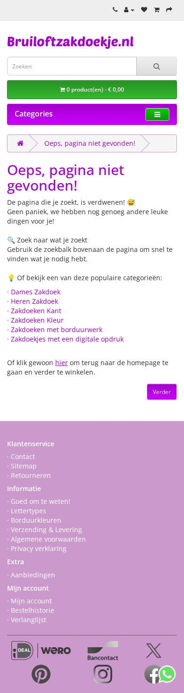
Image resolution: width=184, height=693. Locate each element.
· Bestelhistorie (30, 610)
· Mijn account (29, 600)
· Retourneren (29, 475)
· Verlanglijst (26, 619)
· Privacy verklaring (37, 548)
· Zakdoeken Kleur (35, 320)
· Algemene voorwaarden (46, 538)
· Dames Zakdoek (33, 291)
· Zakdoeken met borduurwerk (54, 329)
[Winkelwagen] (156, 9)
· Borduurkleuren (34, 520)
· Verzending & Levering (44, 529)
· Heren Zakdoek (32, 301)
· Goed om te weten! (38, 501)
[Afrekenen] (169, 9)
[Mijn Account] (129, 9)
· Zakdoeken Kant (34, 310)
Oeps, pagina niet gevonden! (89, 143)
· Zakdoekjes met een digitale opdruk (65, 338)
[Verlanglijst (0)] (144, 9)
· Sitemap (22, 465)
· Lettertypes (26, 510)
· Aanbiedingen (31, 574)
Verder (162, 392)
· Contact (21, 456)
